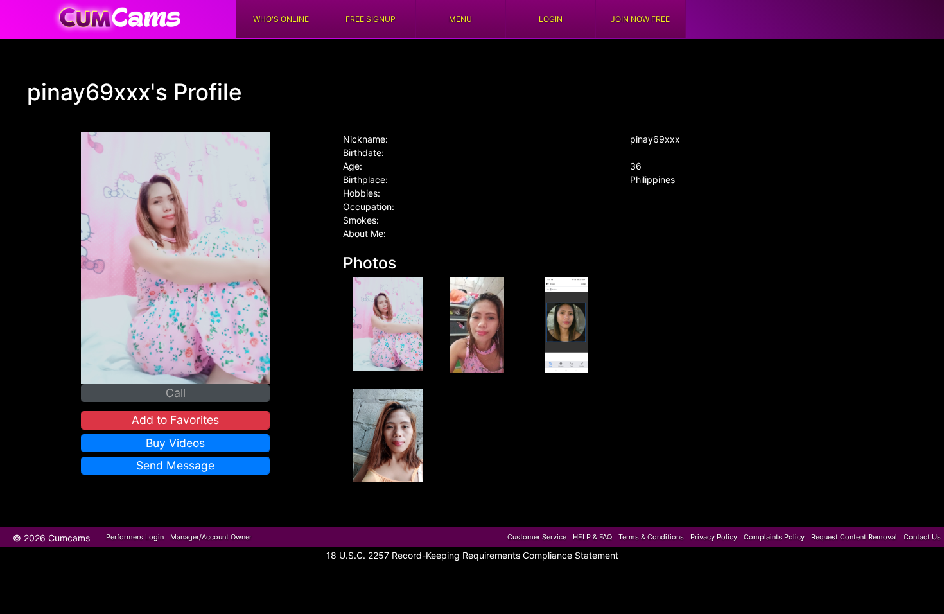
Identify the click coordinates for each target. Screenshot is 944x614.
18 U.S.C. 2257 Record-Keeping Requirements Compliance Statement (472, 555)
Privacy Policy (713, 536)
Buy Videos (175, 443)
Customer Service (536, 536)
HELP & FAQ (592, 536)
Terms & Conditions (651, 536)
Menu (460, 19)
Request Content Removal (854, 536)
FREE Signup (370, 19)
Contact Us (922, 536)
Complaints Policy (774, 536)
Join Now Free (640, 19)
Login (551, 19)
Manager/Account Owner (211, 536)
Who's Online (281, 19)
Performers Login (135, 536)
